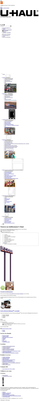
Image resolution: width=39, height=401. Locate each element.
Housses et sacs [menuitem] (6, 174)
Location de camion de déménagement (8, 346)
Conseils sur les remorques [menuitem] (8, 81)
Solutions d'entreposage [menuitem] (7, 177)
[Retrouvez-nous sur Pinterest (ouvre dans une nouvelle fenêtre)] (3, 381)
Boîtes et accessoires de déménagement (8, 359)
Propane (6, 216)
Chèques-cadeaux (5, 363)
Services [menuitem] (5, 200)
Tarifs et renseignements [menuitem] (7, 121)
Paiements (4, 338)
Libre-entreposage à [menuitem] (8, 142)
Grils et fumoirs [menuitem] (6, 220)
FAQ (3, 340)
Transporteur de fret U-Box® (7, 376)
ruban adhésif (11, 293)
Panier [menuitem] (4, 31)
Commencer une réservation (8, 95)
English (3, 330)
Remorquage (4, 93)
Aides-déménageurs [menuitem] (5, 195)
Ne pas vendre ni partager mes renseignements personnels (11, 395)
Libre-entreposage (7, 235)
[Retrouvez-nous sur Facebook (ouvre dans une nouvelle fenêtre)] (3, 378)
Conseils (3, 339)
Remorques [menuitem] (4, 77)
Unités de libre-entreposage (6, 351)
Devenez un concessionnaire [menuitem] (7, 29)
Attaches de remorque (7, 240)
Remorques (8, 77)
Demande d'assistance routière (6, 328)
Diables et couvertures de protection (8, 349)
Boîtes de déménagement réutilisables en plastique (10, 352)
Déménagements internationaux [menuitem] (8, 124)
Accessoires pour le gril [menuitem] (7, 219)
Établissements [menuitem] (5, 30)
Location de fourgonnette (6, 347)
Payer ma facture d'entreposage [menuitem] (8, 148)
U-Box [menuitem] (5, 119)
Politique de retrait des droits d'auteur (8, 394)
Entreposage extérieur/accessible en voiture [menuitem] (10, 147)
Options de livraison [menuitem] (7, 122)
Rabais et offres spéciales (6, 364)
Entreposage (8, 139)
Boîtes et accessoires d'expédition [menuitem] (9, 173)
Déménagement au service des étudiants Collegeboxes (11, 362)
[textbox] (13, 230)
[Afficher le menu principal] (1, 9)
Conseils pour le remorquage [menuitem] (8, 97)
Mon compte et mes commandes (7, 337)
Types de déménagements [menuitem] (8, 201)
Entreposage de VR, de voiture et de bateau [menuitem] (10, 145)
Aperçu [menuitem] (5, 197)
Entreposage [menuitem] (4, 139)
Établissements (6, 396)
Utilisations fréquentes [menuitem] (7, 123)
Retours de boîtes (7, 241)
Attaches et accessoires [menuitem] (7, 83)
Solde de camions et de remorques (9, 236)
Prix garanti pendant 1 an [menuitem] (6, 35)
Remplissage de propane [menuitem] (7, 218)
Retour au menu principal (9, 78)
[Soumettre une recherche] (11, 26)
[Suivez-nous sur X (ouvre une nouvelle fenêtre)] (3, 384)
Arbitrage (3, 392)
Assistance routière (5, 336)
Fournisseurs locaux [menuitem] (7, 198)
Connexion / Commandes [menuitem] (6, 32)
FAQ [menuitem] (5, 82)
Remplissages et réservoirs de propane (8, 361)
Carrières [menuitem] (3, 28)
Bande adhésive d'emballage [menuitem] (8, 176)
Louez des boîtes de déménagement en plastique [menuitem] (11, 178)
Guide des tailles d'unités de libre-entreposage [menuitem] (11, 146)
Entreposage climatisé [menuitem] (7, 144)
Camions (5, 234)
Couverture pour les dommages (7, 360)
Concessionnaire (5, 375)
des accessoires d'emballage (18, 293)
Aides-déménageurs (12, 195)
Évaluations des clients (6, 341)
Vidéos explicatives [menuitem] (7, 80)
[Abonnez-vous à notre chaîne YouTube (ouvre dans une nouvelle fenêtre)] (3, 385)
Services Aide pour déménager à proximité (9, 310)
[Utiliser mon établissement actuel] (7, 230)
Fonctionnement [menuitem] (6, 199)
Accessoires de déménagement (9, 239)
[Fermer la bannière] (1, 0)
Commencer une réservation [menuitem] (8, 79)
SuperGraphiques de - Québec (8, 368)
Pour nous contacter (5, 335)
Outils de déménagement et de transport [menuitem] (10, 175)
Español (3, 331)
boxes (8, 293)
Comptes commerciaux (6, 357)
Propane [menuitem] (3, 216)
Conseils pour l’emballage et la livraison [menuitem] (11, 125)
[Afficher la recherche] (3, 25)
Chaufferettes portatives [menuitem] (7, 221)
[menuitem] (21, 95)
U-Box (12, 119)
